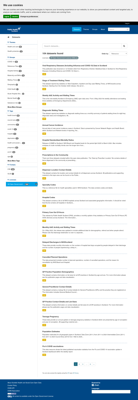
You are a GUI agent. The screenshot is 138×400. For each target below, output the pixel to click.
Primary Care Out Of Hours (53, 212)
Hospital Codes (48, 197)
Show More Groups (15, 107)
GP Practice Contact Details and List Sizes (59, 301)
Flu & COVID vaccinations (52, 346)
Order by (105, 54)
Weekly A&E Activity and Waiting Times (58, 95)
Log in (127, 23)
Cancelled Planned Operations (54, 257)
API (68, 373)
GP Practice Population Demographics (58, 272)
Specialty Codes (49, 184)
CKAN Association (14, 391)
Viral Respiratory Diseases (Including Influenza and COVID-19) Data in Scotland (74, 65)
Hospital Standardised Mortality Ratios (58, 140)
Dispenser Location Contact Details (56, 170)
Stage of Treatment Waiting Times (56, 80)
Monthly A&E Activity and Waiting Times (58, 227)
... (86, 364)
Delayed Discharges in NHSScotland (57, 242)
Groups (94, 29)
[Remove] (76, 58)
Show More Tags (14, 161)
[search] (124, 45)
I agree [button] (6, 16)
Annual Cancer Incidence (52, 125)
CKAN (95, 385)
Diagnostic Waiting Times (52, 110)
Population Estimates (51, 331)
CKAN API (11, 388)
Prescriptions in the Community (55, 155)
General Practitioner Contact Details (57, 286)
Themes (86, 29)
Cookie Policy (12, 385)
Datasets (77, 29)
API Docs (75, 373)
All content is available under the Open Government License (32, 396)
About (103, 29)
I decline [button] (15, 16)
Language (95, 388)
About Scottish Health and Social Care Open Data (24, 383)
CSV (44, 74)
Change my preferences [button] (29, 16)
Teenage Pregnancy (50, 316)
